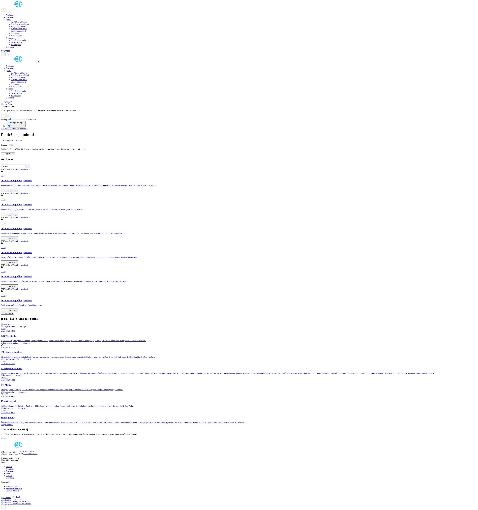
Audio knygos (16, 35)
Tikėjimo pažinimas (18, 26)
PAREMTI (5, 51)
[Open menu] (3, 10)
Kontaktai (10, 47)
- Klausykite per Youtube (21, 504)
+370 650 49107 (30, 454)
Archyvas (15, 33)
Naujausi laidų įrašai (19, 29)
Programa (10, 17)
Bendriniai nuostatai (14, 488)
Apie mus (10, 38)
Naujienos (10, 15)
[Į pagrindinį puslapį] (19, 61)
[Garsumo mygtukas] (16, 124)
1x (4, 126)
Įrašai (8, 20)
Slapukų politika (12, 491)
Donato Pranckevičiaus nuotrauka (14, 128)
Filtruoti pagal (6, 324)
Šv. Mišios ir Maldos (19, 22)
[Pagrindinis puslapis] (19, 6)
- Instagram (16, 499)
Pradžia (9, 467)
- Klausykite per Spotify (20, 501)
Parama (9, 476)
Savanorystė (16, 45)
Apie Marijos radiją (18, 40)
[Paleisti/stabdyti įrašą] (5, 116)
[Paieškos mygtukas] (3, 54)
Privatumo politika (13, 486)
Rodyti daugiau (7, 313)
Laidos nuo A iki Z (18, 31)
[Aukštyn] (3, 507)
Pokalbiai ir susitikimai (20, 24)
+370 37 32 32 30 (27, 451)
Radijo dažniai (16, 42)
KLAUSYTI (10, 154)
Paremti (4, 438)
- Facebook (15, 497)
